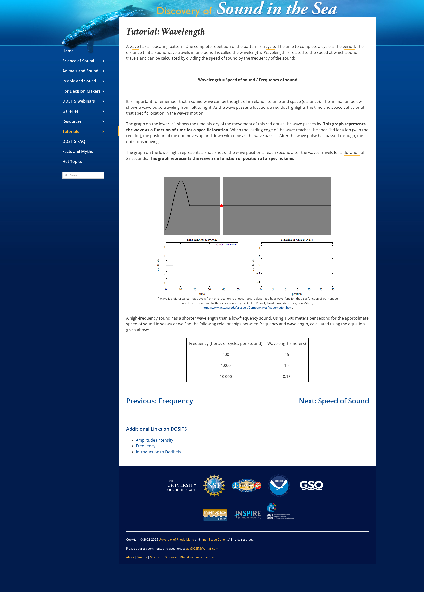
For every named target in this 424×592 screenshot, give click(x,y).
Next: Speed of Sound (334, 400)
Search (142, 557)
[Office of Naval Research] (246, 473)
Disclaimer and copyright (197, 557)
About (130, 557)
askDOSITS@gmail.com (202, 548)
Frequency (145, 446)
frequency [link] (260, 58)
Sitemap (155, 557)
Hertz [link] (216, 343)
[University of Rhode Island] (182, 473)
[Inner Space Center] (215, 502)
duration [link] (352, 152)
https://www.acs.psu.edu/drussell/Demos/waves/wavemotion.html (247, 307)
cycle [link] (270, 46)
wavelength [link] (250, 52)
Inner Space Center (214, 540)
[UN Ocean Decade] (280, 502)
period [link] (349, 46)
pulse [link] (157, 107)
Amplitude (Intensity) (155, 440)
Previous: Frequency (159, 400)
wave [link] (134, 46)
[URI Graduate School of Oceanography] (311, 473)
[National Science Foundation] (214, 473)
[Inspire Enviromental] (247, 502)
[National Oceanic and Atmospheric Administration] (279, 473)
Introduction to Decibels (158, 452)
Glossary (171, 557)
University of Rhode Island (176, 540)
